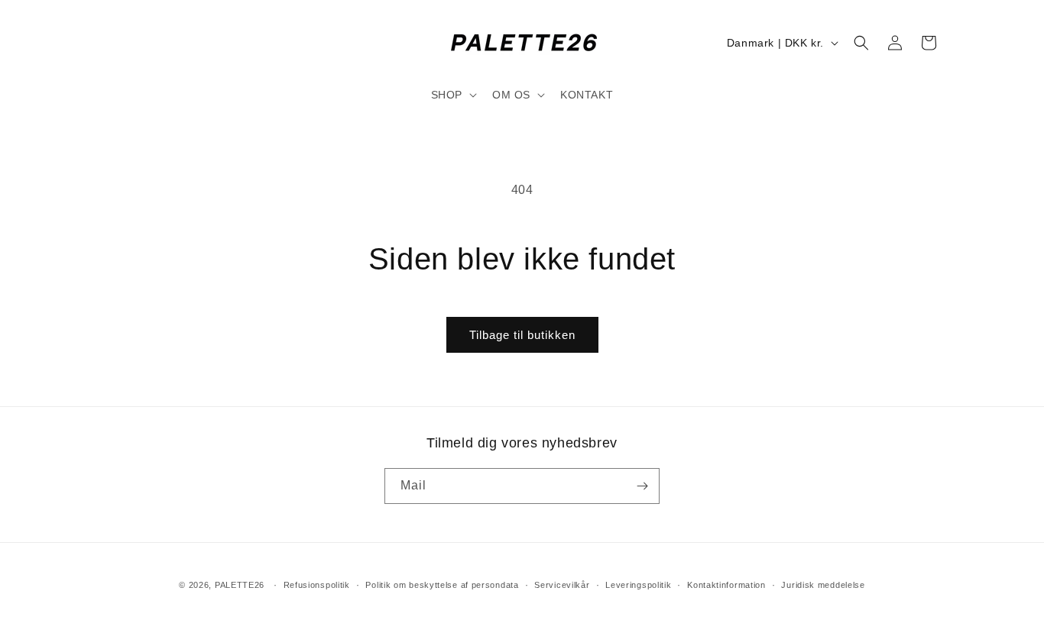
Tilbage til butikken (522, 334)
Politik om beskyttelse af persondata (441, 584)
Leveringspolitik (638, 584)
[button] (452, 95)
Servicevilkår (561, 584)
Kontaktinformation (726, 584)
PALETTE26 (239, 584)
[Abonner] (642, 486)
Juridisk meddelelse (822, 584)
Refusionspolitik (317, 584)
